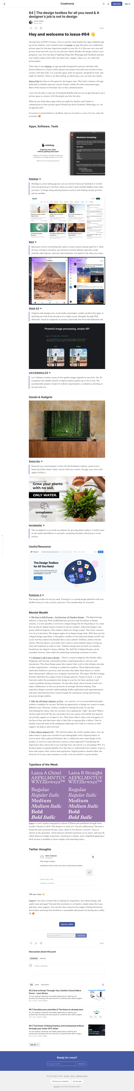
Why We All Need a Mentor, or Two (47, 701)
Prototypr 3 (35, 595)
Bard (31, 242)
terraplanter (35, 525)
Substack (56, 1087)
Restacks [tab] (43, 958)
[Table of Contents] (2, 545)
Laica (31, 823)
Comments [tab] (34, 958)
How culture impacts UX (42, 732)
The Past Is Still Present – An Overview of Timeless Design (57, 617)
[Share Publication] (108, 4)
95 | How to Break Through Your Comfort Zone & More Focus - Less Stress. (55, 991)
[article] (67, 997)
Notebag (33, 178)
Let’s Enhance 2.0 (38, 372)
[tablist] (38, 958)
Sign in (127, 4)
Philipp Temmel (39, 21)
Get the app (77, 1081)
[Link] (26, 34)
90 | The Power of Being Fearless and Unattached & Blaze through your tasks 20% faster (56, 1027)
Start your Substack (61, 1081)
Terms (72, 1076)
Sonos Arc (34, 461)
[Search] (104, 4)
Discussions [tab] (45, 985)
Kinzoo (48, 66)
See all (33, 1045)
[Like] (31, 28)
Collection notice (82, 1076)
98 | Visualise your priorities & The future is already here (56, 1009)
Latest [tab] (37, 985)
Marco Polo (34, 81)
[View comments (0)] (36, 28)
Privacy (66, 1076)
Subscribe (117, 4)
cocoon (69, 45)
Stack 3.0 (34, 308)
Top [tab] (31, 985)
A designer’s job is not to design (45, 657)
